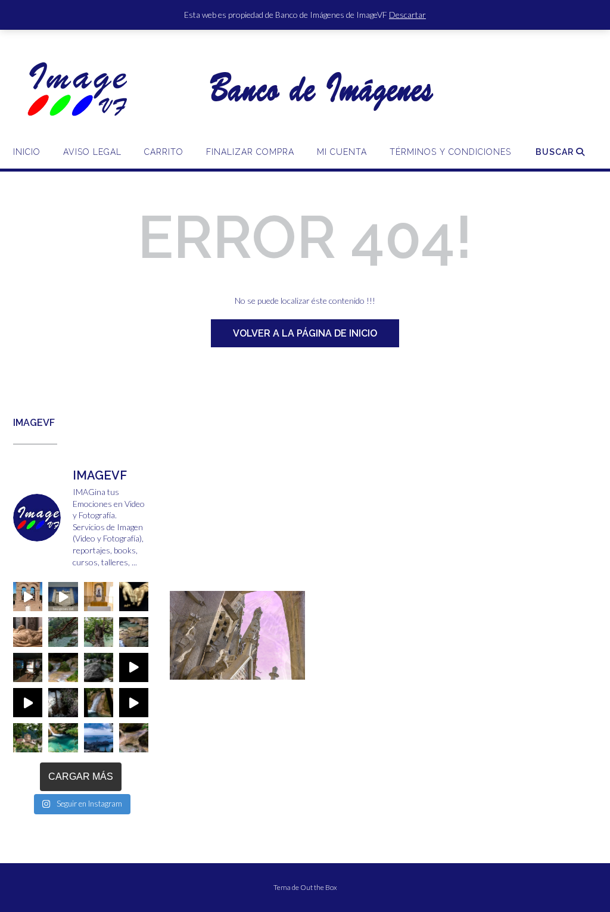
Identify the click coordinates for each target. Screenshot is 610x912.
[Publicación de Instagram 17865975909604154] (62, 596)
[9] (270, 669)
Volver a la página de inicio (305, 333)
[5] (225, 669)
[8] (259, 669)
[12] (180, 678)
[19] (259, 678)
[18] (248, 678)
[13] (191, 678)
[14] (202, 678)
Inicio (27, 152)
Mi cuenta (342, 152)
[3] (202, 669)
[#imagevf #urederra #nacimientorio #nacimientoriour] (27, 737)
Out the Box (318, 887)
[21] (282, 678)
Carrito (163, 152)
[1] (180, 669)
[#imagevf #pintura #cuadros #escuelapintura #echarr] (27, 667)
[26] (214, 686)
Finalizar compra (250, 152)
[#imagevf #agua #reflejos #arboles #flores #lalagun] (62, 702)
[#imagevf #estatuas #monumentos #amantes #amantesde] (133, 596)
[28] (236, 686)
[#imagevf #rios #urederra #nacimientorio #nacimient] (62, 631)
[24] (191, 686)
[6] (236, 669)
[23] (180, 686)
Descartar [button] (407, 15)
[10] (282, 669)
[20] (270, 678)
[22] (293, 678)
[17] (236, 678)
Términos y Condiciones (450, 152)
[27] (225, 686)
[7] (248, 669)
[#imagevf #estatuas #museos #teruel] (98, 596)
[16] (225, 678)
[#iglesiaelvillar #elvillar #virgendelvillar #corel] (27, 596)
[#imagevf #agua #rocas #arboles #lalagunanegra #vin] (98, 667)
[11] (293, 669)
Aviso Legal (92, 152)
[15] (214, 678)
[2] (191, 669)
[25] (202, 686)
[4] (214, 669)
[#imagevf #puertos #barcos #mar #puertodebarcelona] (98, 737)
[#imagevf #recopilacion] (133, 667)
